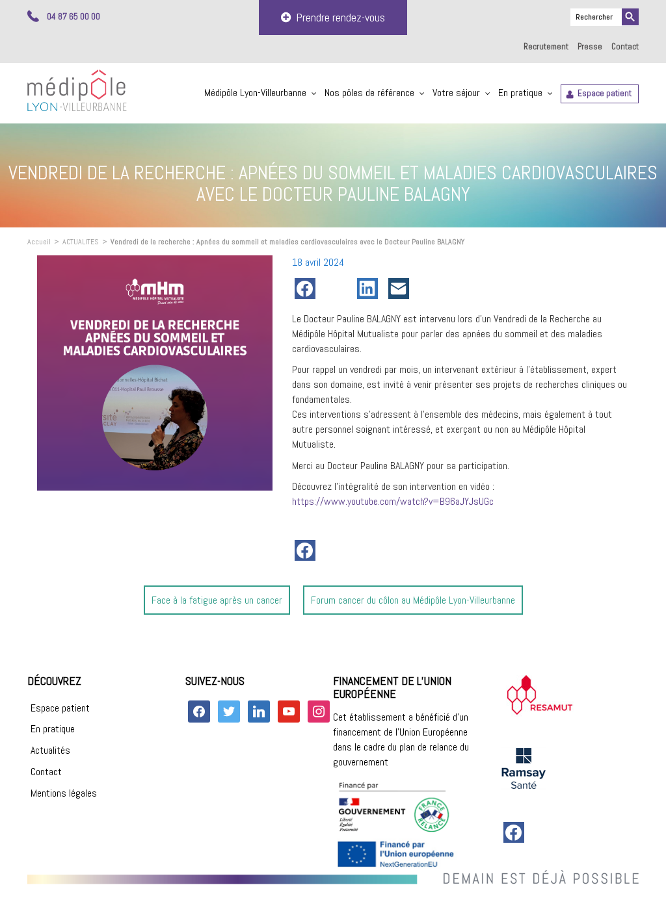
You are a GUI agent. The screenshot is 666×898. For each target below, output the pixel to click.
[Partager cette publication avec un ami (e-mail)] (401, 288)
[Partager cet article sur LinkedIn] (370, 288)
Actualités (50, 750)
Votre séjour (456, 92)
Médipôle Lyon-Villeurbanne (255, 92)
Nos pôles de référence (369, 92)
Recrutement (546, 46)
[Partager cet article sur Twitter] (339, 288)
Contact (625, 46)
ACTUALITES (80, 242)
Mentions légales (64, 793)
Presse (590, 46)
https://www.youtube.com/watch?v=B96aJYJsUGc (393, 501)
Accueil (39, 242)
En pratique (520, 92)
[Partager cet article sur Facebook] (308, 288)
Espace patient (605, 93)
